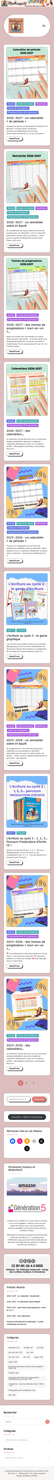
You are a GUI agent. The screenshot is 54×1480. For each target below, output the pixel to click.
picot (12, 1395)
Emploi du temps (25, 104)
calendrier (14, 1348)
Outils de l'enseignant (18, 108)
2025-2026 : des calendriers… (18, 1047)
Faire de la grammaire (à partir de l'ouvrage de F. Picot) (26, 1367)
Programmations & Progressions (22, 112)
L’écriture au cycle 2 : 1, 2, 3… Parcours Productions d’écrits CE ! (27, 842)
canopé (28, 1348)
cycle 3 (13, 1362)
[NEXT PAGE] (33, 1083)
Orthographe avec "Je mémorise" (22, 1390)
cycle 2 (38, 1357)
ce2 (40, 1348)
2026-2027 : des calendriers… (18, 432)
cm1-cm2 (14, 1357)
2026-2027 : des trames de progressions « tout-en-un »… (25, 328)
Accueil (11, 104)
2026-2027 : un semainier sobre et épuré (24, 224)
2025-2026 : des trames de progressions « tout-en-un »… (25, 945)
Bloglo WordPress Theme (27, 1476)
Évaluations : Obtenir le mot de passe (27, 1117)
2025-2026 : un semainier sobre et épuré (24, 741)
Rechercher (39, 1099)
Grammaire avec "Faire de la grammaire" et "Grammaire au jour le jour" (24, 1378)
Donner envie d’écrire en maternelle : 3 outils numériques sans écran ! (25, 1323)
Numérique (41, 104)
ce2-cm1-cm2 (15, 1352)
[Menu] (43, 25)
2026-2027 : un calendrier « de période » (25, 119)
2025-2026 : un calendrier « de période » (25, 539)
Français (21, 630)
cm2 (26, 1357)
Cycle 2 (11, 630)
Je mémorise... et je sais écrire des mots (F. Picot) (26, 1384)
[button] (33, 1083)
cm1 (30, 1352)
